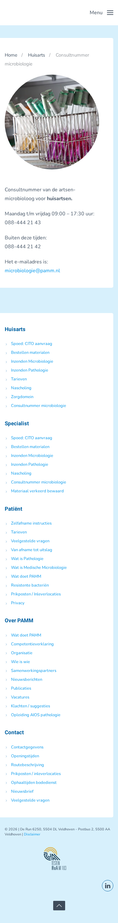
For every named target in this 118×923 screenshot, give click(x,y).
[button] (101, 12)
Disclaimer (32, 834)
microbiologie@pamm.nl (32, 270)
